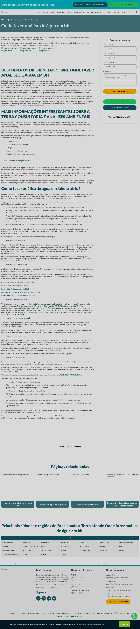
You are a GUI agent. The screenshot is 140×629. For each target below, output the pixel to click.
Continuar (125, 624)
